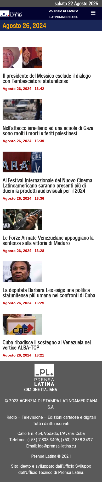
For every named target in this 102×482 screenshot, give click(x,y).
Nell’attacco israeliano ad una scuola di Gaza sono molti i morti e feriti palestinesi (48, 130)
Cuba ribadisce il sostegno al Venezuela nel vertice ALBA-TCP (47, 345)
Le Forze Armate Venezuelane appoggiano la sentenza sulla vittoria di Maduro (48, 240)
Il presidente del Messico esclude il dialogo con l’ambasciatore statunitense (47, 78)
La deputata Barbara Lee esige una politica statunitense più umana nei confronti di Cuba (49, 293)
